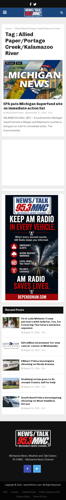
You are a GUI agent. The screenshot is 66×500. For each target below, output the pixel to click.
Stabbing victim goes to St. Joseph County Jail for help (38, 381)
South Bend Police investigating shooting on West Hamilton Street (41, 400)
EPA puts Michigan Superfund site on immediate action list (33, 106)
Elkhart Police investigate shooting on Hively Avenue (37, 363)
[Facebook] (27, 469)
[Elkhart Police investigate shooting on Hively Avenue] (11, 365)
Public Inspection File (49, 492)
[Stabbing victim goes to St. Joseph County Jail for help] (11, 383)
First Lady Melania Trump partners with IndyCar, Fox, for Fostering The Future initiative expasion (41, 323)
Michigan (10, 63)
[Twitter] (37, 469)
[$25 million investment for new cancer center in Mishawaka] (11, 346)
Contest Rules (29, 492)
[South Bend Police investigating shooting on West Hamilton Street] (11, 401)
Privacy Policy (23, 496)
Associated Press (15, 113)
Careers (15, 492)
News (19, 63)
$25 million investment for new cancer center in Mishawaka (40, 344)
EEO (6, 492)
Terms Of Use (40, 496)
